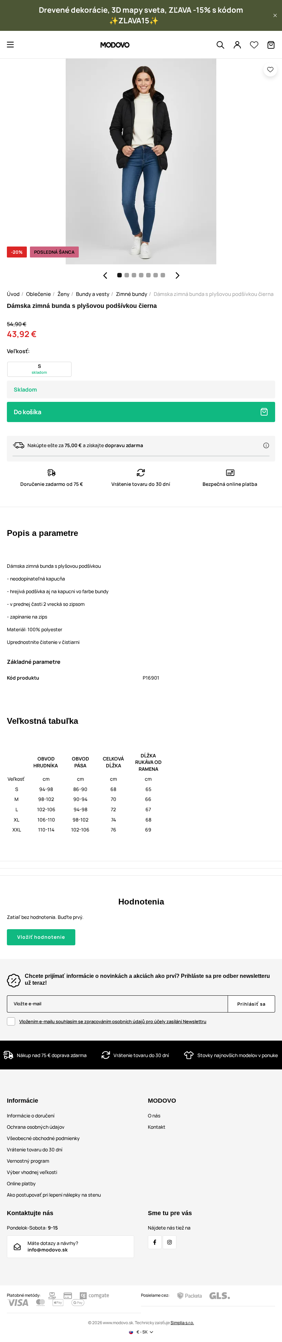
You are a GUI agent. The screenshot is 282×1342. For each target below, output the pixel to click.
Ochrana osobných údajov (35, 1127)
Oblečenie (38, 294)
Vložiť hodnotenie (41, 937)
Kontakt (156, 1127)
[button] (275, 15)
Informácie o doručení (30, 1115)
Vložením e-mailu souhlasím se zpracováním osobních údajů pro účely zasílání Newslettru (112, 1021)
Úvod (13, 294)
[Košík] (271, 45)
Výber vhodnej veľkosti (32, 1172)
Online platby (21, 1183)
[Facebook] (155, 1242)
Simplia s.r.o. (182, 1323)
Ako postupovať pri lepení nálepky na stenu (54, 1194)
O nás (154, 1115)
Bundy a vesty (92, 294)
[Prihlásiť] (237, 45)
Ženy (63, 294)
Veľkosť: (18, 351)
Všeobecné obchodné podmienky (43, 1138)
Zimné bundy (131, 294)
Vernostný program (28, 1161)
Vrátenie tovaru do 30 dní (34, 1149)
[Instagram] (169, 1242)
